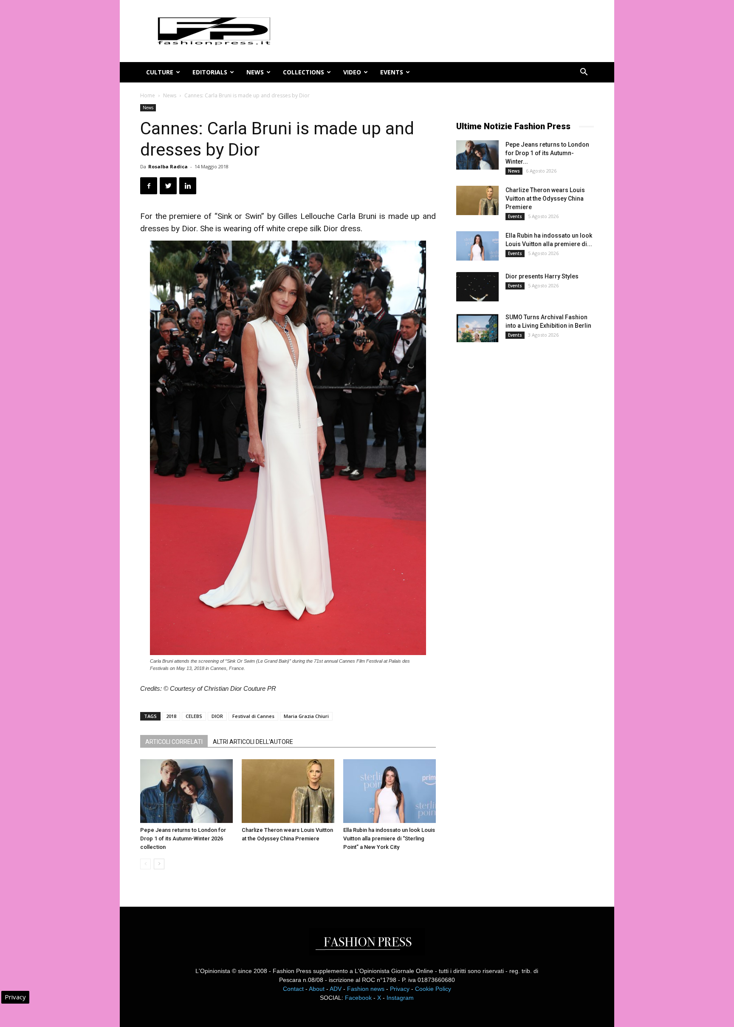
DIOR (217, 716)
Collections (303, 72)
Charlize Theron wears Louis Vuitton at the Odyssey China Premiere (545, 198)
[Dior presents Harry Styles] (477, 286)
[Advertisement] (520, 490)
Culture (159, 72)
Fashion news (365, 988)
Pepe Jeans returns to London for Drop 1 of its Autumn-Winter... (547, 153)
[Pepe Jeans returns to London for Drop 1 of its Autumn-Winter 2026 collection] (186, 791)
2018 (171, 716)
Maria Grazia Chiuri (306, 716)
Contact (293, 988)
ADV (336, 988)
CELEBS (194, 716)
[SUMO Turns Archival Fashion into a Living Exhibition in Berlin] (477, 327)
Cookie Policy (433, 988)
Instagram (400, 997)
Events (391, 72)
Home (147, 95)
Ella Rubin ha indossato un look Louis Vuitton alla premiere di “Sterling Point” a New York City (389, 838)
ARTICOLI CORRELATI (174, 741)
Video (352, 72)
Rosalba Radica (168, 166)
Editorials (209, 72)
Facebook (358, 997)
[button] (583, 73)
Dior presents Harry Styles (542, 276)
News (255, 72)
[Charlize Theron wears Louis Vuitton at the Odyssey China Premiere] (288, 791)
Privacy (399, 988)
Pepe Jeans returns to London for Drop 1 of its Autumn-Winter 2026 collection (183, 838)
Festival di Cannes (253, 716)
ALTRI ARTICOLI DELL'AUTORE (253, 741)
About (317, 988)
